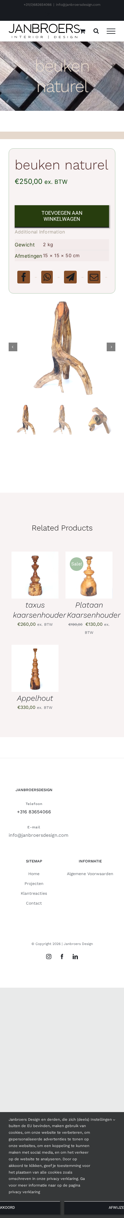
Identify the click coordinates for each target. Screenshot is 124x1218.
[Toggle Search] (96, 31)
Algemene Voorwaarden (90, 873)
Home (34, 873)
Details (25, 584)
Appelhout (35, 698)
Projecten (34, 883)
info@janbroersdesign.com (78, 5)
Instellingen (102, 1119)
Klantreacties (34, 893)
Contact (34, 903)
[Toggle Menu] (111, 31)
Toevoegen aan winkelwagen (62, 216)
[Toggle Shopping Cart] (82, 31)
